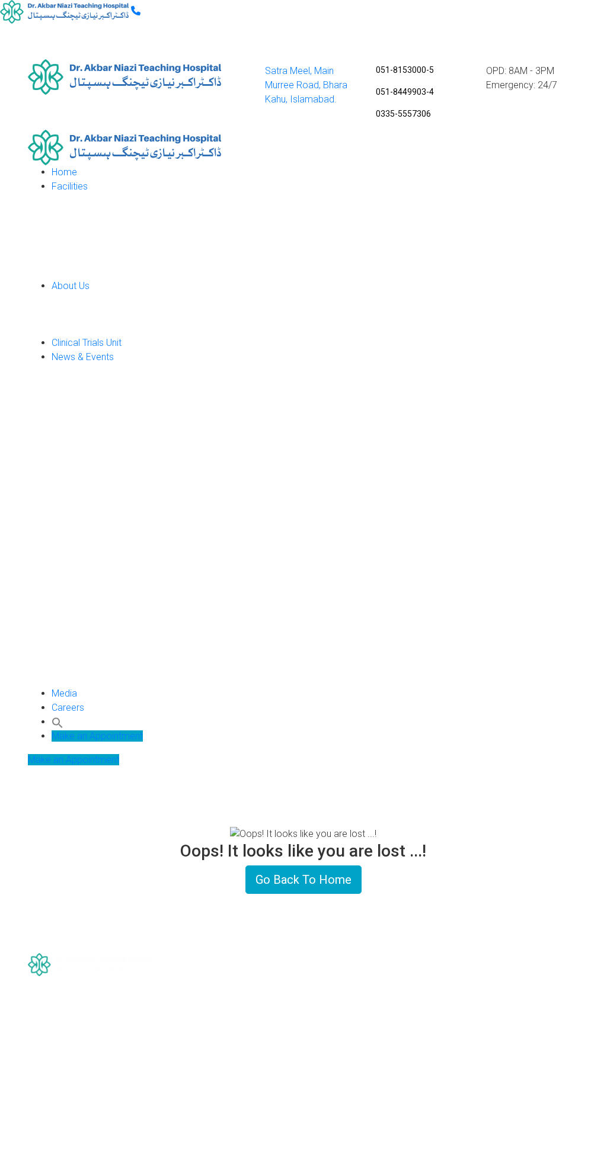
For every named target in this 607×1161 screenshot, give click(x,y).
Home (64, 172)
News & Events (83, 357)
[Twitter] (102, 1105)
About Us (71, 285)
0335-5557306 (403, 113)
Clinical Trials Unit (87, 342)
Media (64, 693)
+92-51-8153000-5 (494, 1054)
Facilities (70, 186)
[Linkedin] (102, 1084)
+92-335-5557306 (502, 1105)
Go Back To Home (303, 880)
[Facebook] (102, 1041)
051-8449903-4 (405, 92)
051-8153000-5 (405, 70)
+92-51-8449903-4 (516, 1088)
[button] (57, 721)
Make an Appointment (97, 736)
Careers (68, 707)
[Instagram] (102, 1063)
